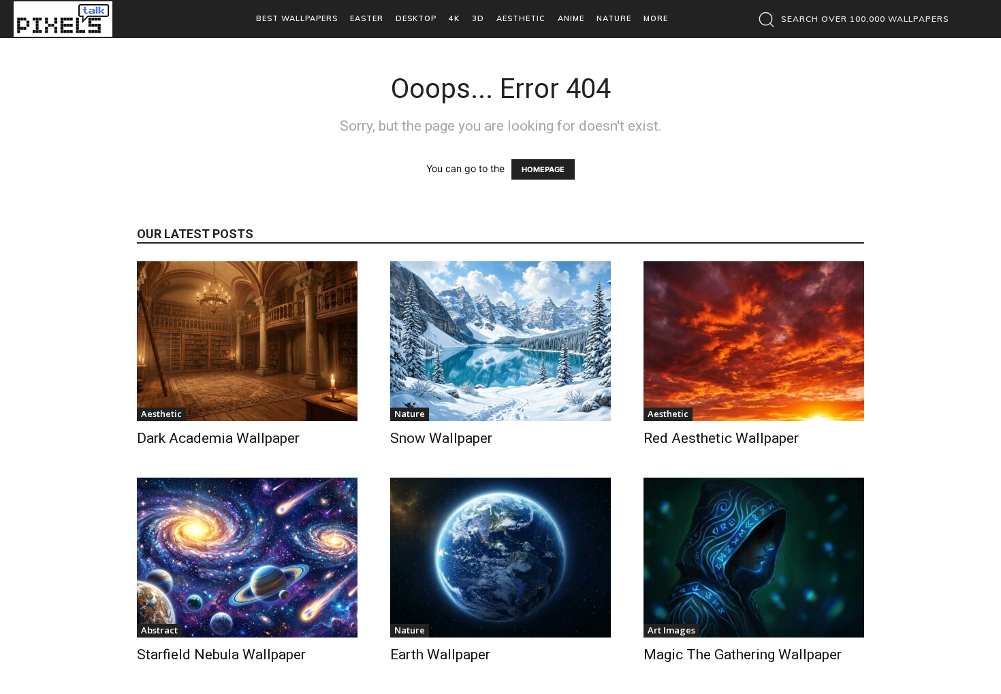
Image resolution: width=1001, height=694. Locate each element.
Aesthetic (161, 414)
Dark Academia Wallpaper (218, 438)
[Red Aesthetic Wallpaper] (754, 341)
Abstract (159, 630)
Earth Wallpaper (440, 654)
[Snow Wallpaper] (500, 341)
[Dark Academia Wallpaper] (247, 341)
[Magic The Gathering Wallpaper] (754, 558)
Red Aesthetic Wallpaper (721, 438)
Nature (409, 414)
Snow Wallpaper (441, 438)
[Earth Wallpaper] (500, 558)
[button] (850, 19)
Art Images (671, 630)
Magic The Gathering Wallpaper (743, 654)
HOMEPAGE (543, 169)
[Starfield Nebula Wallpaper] (247, 558)
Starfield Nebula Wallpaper (221, 654)
